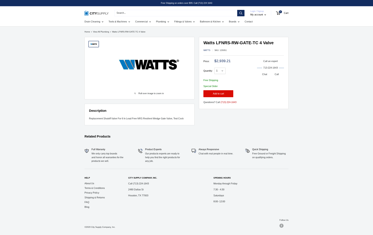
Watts (206, 50)
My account (257, 14)
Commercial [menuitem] (141, 21)
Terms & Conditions (95, 188)
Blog (87, 207)
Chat (264, 74)
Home (87, 32)
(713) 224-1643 (228, 102)
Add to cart (218, 93)
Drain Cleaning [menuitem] (92, 21)
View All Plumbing (101, 32)
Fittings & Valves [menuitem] (183, 21)
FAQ (87, 202)
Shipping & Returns (95, 197)
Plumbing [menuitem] (161, 21)
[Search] (240, 13)
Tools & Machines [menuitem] (118, 21)
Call (277, 74)
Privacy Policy (92, 192)
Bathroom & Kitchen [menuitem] (210, 21)
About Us (89, 183)
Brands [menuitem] (232, 21)
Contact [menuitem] (249, 21)
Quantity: (208, 71)
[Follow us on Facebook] (281, 226)
